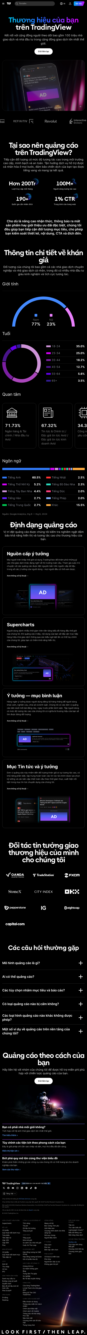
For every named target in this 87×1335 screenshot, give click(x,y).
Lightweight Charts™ (76, 1230)
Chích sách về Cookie (31, 1311)
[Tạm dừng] (80, 106)
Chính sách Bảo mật (30, 1308)
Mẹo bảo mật (28, 1318)
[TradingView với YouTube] (12, 1188)
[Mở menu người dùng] (70, 3)
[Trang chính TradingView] (9, 3)
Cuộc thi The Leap (29, 1245)
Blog (24, 1271)
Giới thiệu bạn (49, 1228)
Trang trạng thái (29, 1325)
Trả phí (25, 1226)
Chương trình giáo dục (75, 1252)
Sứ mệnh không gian (30, 1269)
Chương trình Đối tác (76, 1249)
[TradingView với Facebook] (8, 1188)
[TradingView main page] (11, 1183)
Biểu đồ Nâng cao (75, 1232)
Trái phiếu (6, 1235)
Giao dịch (47, 1245)
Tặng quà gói (28, 1231)
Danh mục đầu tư (8, 1278)
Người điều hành (50, 1238)
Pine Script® (6, 1290)
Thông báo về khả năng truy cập (31, 1314)
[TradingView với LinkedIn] (22, 1188)
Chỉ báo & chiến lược (52, 1257)
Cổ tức (4, 1269)
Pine (3, 1245)
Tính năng (26, 1223)
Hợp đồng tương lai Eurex (32, 1257)
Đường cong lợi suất (9, 1281)
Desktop (5, 1300)
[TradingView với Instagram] (17, 1188)
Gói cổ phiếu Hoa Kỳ (30, 1259)
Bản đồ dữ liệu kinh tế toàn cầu (10, 1287)
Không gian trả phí (51, 1264)
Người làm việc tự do (52, 1262)
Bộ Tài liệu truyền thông (31, 1278)
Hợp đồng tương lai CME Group (32, 1253)
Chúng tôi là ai (28, 1266)
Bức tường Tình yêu (51, 1226)
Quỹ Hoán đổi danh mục (11, 1233)
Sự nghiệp (26, 1276)
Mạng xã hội (48, 1223)
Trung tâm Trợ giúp (30, 1274)
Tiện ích (71, 1225)
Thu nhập (5, 1267)
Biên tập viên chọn (51, 1250)
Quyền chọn (6, 1283)
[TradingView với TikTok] (31, 1188)
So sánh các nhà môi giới (32, 1243)
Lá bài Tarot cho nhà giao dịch (32, 1289)
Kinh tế (4, 1264)
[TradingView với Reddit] (35, 1188)
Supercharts (6, 1223)
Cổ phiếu (5, 1230)
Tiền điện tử (6, 1238)
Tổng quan (27, 1238)
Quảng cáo (73, 1242)
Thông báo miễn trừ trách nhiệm (32, 1305)
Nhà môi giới (27, 1240)
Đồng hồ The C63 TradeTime (29, 1294)
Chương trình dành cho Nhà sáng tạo (54, 1232)
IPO (3, 1271)
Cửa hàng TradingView (31, 1285)
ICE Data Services (24, 1199)
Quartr (31, 1210)
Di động (5, 1297)
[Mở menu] (3, 3)
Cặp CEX (5, 1240)
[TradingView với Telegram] (26, 1188)
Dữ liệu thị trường (29, 1228)
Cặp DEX (5, 1243)
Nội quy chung (49, 1235)
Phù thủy (47, 1259)
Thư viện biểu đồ (75, 1227)
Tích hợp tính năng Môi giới (75, 1245)
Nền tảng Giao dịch (76, 1235)
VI (64, 3)
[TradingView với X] (3, 1188)
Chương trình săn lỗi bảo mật (32, 1321)
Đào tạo (47, 1247)
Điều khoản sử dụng (30, 1302)
